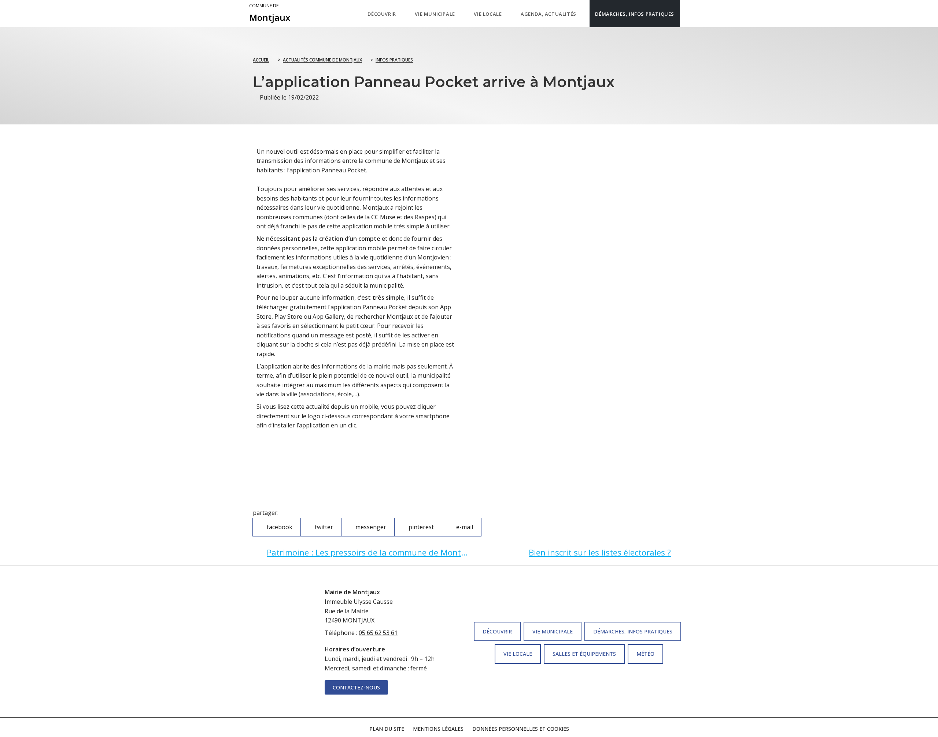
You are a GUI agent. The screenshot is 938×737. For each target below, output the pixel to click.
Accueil (261, 60)
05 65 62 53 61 (378, 633)
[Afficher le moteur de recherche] (687, 13)
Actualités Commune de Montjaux (322, 60)
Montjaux (269, 13)
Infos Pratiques (394, 60)
